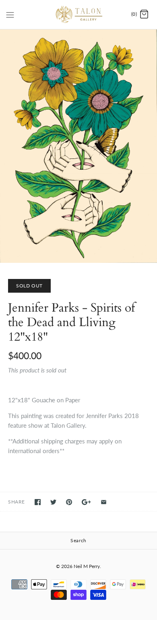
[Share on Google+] (86, 502)
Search (78, 540)
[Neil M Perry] (79, 14)
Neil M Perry (87, 566)
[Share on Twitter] (53, 502)
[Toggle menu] (10, 14)
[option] (78, 146)
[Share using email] (104, 502)
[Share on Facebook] (38, 502)
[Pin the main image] (69, 502)
